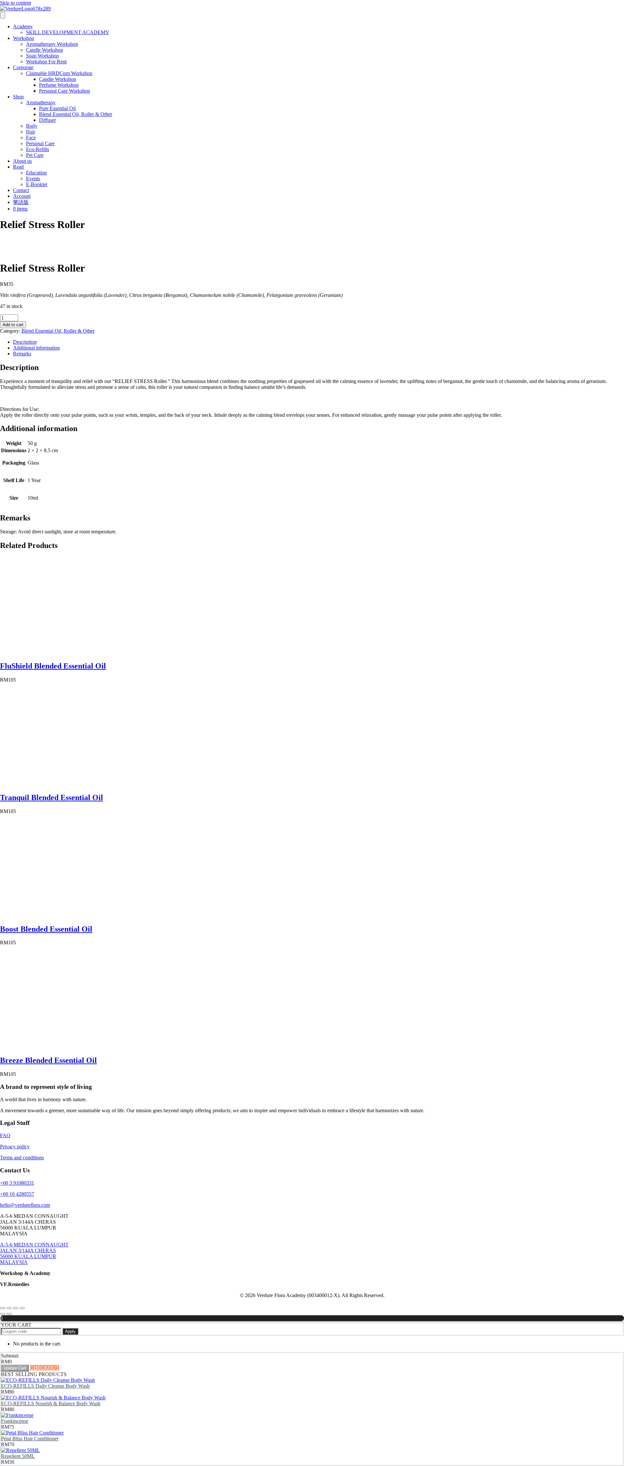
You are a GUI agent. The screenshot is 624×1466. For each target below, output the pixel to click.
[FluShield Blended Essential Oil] (49, 652)
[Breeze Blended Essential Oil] (49, 1046)
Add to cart (13, 324)
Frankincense (14, 1421)
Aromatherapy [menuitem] (41, 102)
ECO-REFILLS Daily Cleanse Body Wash (45, 1386)
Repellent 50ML (18, 1456)
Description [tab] (25, 342)
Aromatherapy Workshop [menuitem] (52, 44)
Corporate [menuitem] (23, 67)
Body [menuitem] (31, 126)
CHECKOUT (44, 1367)
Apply (70, 1331)
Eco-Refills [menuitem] (37, 149)
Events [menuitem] (33, 178)
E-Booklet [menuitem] (36, 184)
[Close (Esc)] (22, 1308)
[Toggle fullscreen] (9, 1308)
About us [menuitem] (22, 161)
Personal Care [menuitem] (40, 143)
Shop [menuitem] (18, 96)
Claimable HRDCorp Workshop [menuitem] (59, 73)
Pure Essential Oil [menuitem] (57, 108)
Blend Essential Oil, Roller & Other (58, 331)
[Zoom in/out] (2, 1308)
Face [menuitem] (31, 137)
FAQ (5, 1135)
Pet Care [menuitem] (35, 155)
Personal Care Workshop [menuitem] (64, 91)
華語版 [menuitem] (21, 202)
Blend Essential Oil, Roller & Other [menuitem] (75, 114)
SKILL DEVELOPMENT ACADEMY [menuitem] (67, 32)
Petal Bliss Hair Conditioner (29, 1438)
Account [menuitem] (22, 196)
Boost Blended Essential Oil (46, 929)
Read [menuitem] (18, 167)
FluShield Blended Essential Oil (53, 666)
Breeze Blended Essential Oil (48, 1060)
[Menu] (2, 15)
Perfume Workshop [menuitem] (59, 85)
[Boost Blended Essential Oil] (49, 915)
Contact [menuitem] (21, 190)
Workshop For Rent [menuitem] (46, 61)
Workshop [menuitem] (23, 38)
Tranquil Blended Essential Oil (51, 797)
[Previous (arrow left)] (2, 1314)
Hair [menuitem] (30, 131)
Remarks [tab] (22, 353)
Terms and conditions (22, 1157)
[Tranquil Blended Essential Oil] (49, 783)
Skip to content (15, 3)
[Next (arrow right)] (9, 1314)
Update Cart (15, 1368)
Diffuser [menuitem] (47, 120)
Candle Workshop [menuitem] (44, 50)
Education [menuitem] (36, 172)
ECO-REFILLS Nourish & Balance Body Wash (50, 1403)
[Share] (15, 1308)
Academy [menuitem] (23, 26)
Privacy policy (15, 1146)
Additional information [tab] (36, 348)
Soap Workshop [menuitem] (42, 55)
